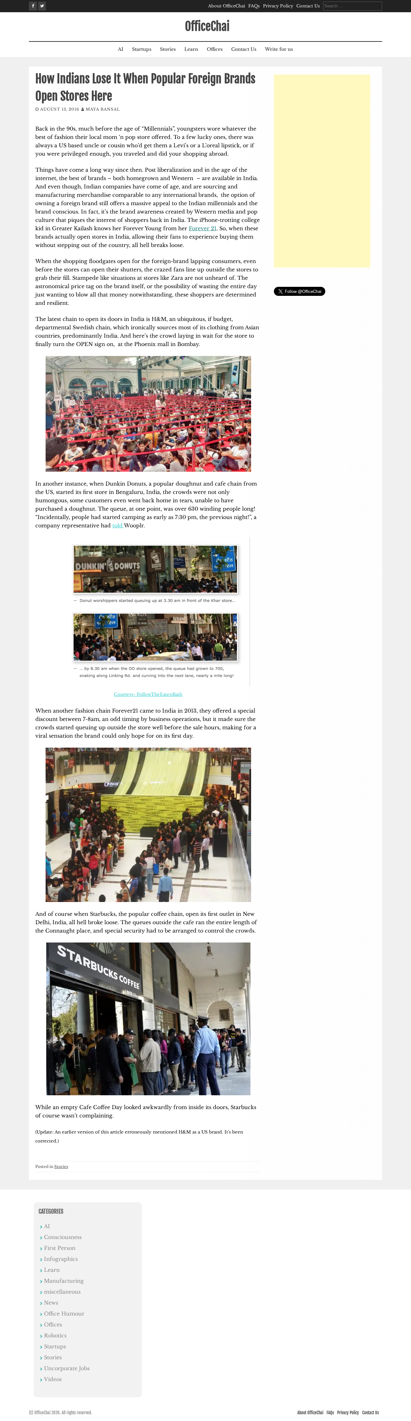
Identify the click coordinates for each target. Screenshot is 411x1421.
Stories (168, 49)
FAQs (254, 6)
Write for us (279, 49)
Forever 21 (202, 228)
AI (120, 49)
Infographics (61, 1259)
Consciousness (63, 1237)
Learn (191, 49)
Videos (53, 1379)
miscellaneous (62, 1292)
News (51, 1302)
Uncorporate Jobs (67, 1368)
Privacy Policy (278, 6)
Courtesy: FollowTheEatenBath (148, 694)
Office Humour (64, 1313)
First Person (59, 1248)
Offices (215, 49)
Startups (141, 49)
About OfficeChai (226, 6)
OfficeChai (207, 26)
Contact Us (308, 6)
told (118, 525)
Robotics (55, 1335)
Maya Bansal (103, 109)
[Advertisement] (322, 171)
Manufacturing (64, 1281)
